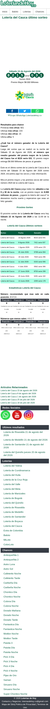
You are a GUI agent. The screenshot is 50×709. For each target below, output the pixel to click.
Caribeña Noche (12, 587)
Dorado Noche (11, 615)
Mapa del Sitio (8, 704)
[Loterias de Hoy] (18, 7)
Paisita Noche (11, 652)
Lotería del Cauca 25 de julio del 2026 (18, 399)
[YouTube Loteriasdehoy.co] (17, 419)
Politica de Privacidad (25, 704)
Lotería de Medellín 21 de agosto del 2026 (26, 440)
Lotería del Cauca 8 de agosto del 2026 (18, 393)
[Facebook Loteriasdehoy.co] (10, 419)
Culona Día (9, 601)
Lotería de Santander (15, 516)
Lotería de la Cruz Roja (16, 479)
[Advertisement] (25, 44)
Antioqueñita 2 (11, 559)
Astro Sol (8, 569)
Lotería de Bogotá (13, 498)
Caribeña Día (10, 583)
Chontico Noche (12, 596)
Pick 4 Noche (10, 670)
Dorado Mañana (12, 610)
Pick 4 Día (9, 666)
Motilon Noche (11, 633)
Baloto (15, 11)
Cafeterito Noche (12, 573)
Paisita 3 (8, 643)
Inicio (4, 11)
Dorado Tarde (11, 620)
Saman (7, 680)
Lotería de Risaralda (14, 507)
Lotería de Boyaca (13, 521)
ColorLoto (9, 544)
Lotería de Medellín (14, 512)
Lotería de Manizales (14, 493)
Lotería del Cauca (13, 526)
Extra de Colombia (13, 530)
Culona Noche (11, 606)
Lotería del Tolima (13, 465)
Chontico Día (10, 592)
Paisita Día (9, 647)
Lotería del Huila (12, 475)
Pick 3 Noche (10, 661)
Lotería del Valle (12, 484)
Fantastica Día (11, 624)
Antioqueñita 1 (11, 555)
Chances (39, 11)
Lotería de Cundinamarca (17, 470)
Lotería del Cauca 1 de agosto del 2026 (18, 396)
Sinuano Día (10, 684)
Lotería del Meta (12, 489)
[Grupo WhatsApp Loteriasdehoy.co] (25, 115)
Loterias (27, 11)
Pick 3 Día (9, 657)
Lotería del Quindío (13, 503)
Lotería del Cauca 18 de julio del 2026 (18, 403)
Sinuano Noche (12, 689)
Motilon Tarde (11, 638)
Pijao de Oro (10, 675)
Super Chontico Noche (15, 694)
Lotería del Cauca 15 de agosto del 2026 (19, 390)
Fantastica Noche (13, 629)
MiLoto (7, 540)
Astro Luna (9, 564)
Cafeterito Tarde (12, 578)
